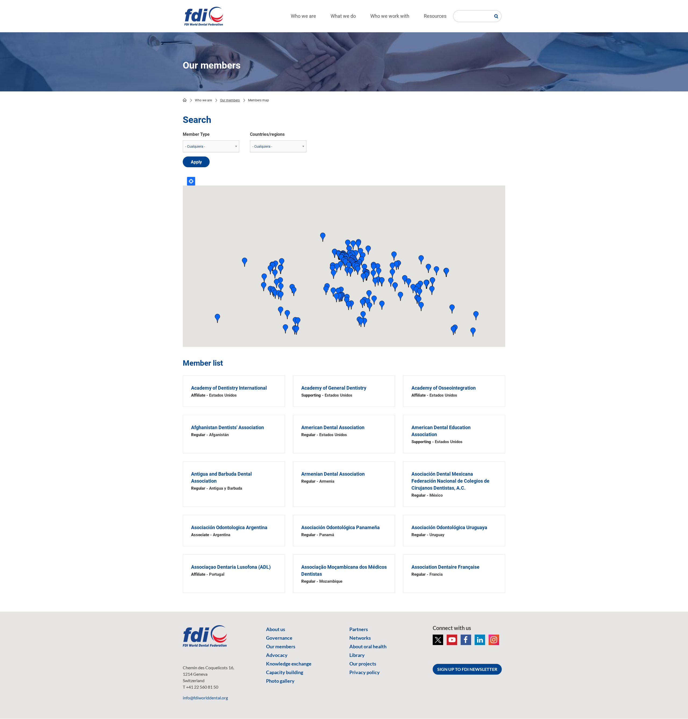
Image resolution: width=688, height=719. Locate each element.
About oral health (367, 646)
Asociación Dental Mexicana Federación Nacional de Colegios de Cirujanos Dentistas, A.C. (450, 481)
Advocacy (277, 655)
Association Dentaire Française (445, 567)
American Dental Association (332, 427)
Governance (279, 638)
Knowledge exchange (288, 664)
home (185, 100)
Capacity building (284, 672)
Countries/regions (267, 134)
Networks (360, 638)
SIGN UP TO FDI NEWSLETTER (467, 669)
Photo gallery (280, 681)
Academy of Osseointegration (443, 388)
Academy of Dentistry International (229, 388)
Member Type (196, 134)
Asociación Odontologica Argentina (229, 527)
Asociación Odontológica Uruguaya (449, 527)
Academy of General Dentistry (333, 388)
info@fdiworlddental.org (205, 697)
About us (275, 629)
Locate (191, 181)
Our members (230, 100)
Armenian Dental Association (333, 474)
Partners (358, 629)
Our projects (362, 664)
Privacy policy (364, 672)
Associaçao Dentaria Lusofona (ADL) (231, 567)
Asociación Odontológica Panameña (340, 527)
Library (357, 655)
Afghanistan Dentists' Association (227, 427)
